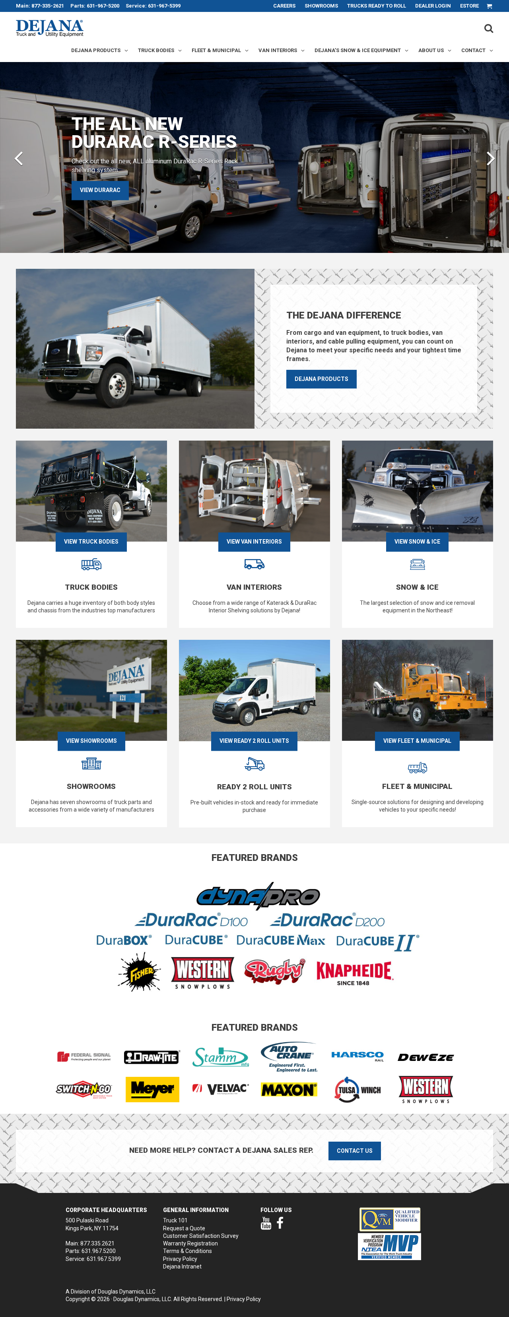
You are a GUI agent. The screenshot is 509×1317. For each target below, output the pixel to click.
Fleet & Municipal (216, 50)
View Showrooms (91, 741)
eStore (469, 6)
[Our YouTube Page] (265, 1227)
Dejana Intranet (182, 1266)
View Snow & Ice (417, 542)
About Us (431, 50)
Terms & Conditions (187, 1251)
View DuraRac (100, 190)
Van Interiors (277, 50)
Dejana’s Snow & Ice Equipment (358, 50)
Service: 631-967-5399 (153, 6)
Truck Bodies (156, 50)
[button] (18, 157)
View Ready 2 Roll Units (254, 741)
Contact (473, 50)
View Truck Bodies (91, 542)
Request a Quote (184, 1228)
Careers (284, 6)
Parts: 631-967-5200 (94, 6)
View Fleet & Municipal (417, 741)
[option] (254, 157)
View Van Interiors (254, 542)
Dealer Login (433, 6)
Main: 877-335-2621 (40, 6)
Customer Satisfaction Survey (201, 1236)
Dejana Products (95, 50)
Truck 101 (175, 1220)
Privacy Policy (180, 1259)
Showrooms (321, 6)
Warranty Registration (190, 1243)
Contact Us (355, 1151)
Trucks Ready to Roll (376, 6)
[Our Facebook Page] (280, 1227)
